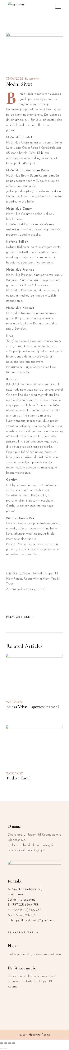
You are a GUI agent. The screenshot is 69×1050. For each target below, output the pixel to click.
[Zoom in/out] (1, 1043)
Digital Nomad (32, 573)
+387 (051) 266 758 (25, 905)
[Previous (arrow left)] (1, 1048)
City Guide (13, 573)
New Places (14, 578)
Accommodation (17, 589)
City (32, 589)
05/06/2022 (14, 78)
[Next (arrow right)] (5, 1048)
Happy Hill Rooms (39, 1034)
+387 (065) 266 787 (26, 910)
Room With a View (36, 578)
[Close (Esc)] (13, 1043)
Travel (41, 589)
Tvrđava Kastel (18, 778)
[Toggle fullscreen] (5, 1043)
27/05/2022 (14, 702)
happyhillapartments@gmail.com (32, 920)
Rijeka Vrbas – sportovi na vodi (32, 706)
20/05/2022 (14, 773)
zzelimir (34, 78)
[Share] (9, 1043)
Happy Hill (50, 573)
